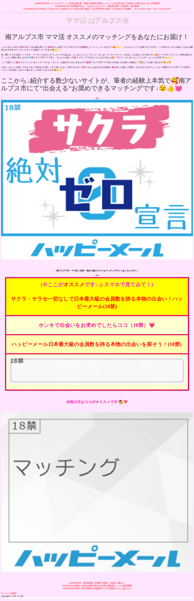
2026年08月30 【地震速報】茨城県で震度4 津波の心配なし (97, 583)
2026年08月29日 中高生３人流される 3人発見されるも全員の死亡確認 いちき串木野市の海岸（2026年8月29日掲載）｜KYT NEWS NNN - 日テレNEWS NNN (97, 9)
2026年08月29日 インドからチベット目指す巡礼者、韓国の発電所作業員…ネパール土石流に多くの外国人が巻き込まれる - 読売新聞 (97, 3)
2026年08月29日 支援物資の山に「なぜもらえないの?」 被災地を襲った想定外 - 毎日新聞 (97, 6)
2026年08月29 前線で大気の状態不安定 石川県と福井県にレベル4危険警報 (97, 586)
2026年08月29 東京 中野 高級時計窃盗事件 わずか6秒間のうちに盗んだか (97, 588)
